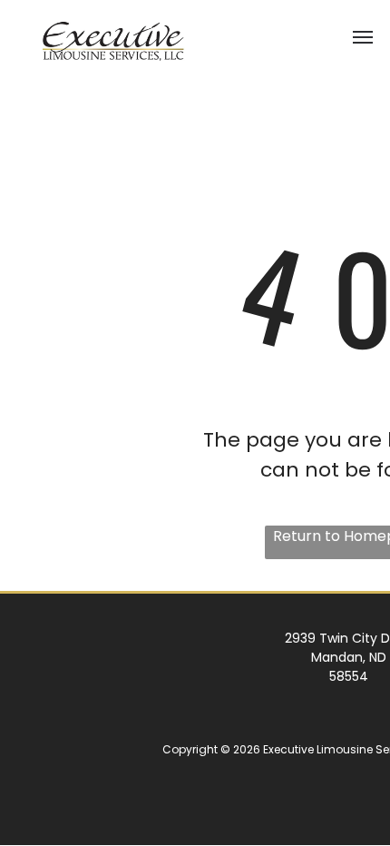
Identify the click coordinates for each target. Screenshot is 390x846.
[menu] (363, 37)
